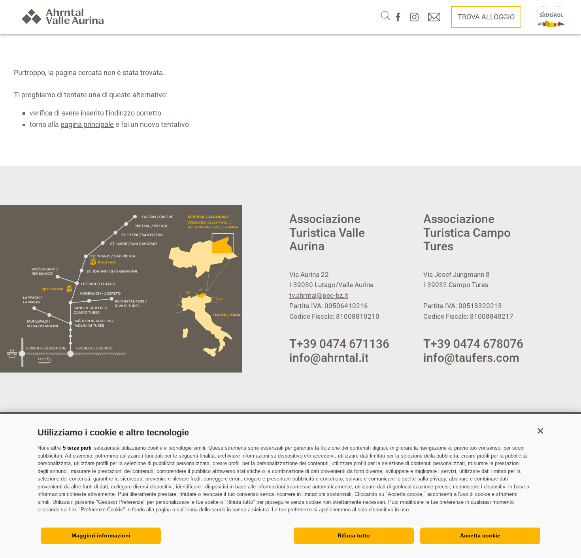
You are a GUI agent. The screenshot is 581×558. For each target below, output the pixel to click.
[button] (540, 430)
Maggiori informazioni (101, 535)
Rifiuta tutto (354, 535)
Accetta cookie (480, 535)
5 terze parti (77, 448)
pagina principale (87, 124)
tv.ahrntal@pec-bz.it (318, 295)
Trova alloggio (486, 17)
